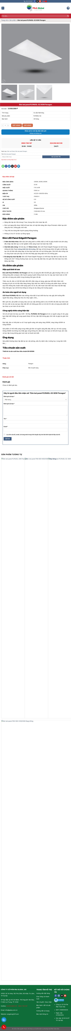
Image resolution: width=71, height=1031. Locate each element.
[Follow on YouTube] (40, 1)
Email (6, 426)
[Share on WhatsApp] (3, 166)
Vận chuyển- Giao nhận (44, 1002)
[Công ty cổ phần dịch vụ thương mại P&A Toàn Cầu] (35, 8)
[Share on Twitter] (9, 166)
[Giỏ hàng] (68, 8)
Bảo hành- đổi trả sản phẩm (43, 1006)
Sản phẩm (12, 20)
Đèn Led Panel (11, 151)
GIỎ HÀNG (27, 125)
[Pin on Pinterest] (15, 166)
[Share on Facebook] (6, 166)
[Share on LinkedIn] (18, 166)
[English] (44, 1)
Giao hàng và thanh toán (42, 998)
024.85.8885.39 (11, 1006)
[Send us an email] (37, 1)
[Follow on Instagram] (58, 995)
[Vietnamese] (46, 1)
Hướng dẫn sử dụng (42, 1011)
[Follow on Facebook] (34, 1)
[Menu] (2, 8)
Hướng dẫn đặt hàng (43, 993)
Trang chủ (4, 20)
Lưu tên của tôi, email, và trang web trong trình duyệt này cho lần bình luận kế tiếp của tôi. (33, 434)
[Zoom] (3, 81)
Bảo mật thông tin (42, 1014)
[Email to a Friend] (12, 166)
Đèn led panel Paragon (21, 151)
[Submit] (67, 16)
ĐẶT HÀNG (16, 125)
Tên (5, 418)
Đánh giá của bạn (9, 396)
